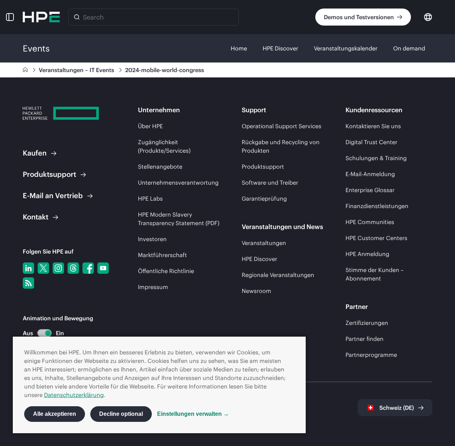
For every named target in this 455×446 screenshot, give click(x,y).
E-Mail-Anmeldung (370, 174)
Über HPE (150, 126)
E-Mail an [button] (53, 195)
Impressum (153, 286)
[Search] (77, 17)
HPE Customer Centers (376, 237)
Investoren (152, 239)
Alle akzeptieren (54, 414)
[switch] (40, 333)
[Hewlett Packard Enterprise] (41, 17)
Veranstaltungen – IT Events (77, 70)
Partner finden (365, 338)
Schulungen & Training (376, 158)
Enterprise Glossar (370, 190)
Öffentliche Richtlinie (166, 270)
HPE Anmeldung (367, 253)
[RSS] (28, 283)
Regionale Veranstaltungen (278, 274)
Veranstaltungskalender (346, 48)
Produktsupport (263, 166)
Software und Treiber (270, 182)
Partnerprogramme (371, 354)
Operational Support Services (281, 126)
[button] (9, 17)
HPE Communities (370, 221)
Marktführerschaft (162, 255)
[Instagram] (58, 268)
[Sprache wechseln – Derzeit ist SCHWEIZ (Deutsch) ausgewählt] (428, 16)
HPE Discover (280, 48)
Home (239, 48)
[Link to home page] (26, 70)
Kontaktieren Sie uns (373, 126)
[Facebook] (88, 268)
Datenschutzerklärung (74, 394)
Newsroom (256, 290)
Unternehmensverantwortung (178, 182)
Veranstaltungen (264, 242)
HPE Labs (150, 198)
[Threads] (73, 268)
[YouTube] (103, 268)
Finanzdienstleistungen (377, 206)
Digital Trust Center (371, 142)
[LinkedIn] (28, 268)
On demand (409, 48)
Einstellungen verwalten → (193, 414)
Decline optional (121, 414)
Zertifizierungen (367, 322)
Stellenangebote (160, 166)
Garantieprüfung (264, 198)
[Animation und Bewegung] (44, 333)
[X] (43, 268)
